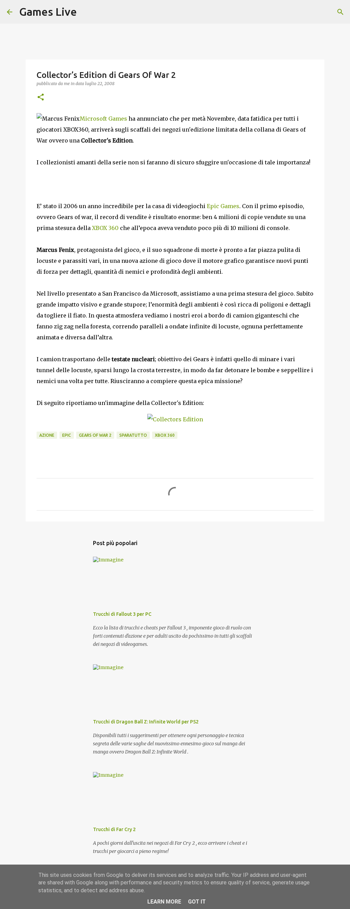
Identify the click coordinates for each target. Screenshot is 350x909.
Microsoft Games (103, 118)
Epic (66, 435)
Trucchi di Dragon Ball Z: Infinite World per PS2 (146, 721)
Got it (197, 901)
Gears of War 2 (95, 435)
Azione (46, 435)
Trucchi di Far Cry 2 (114, 829)
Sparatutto (133, 435)
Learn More (164, 901)
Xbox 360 (165, 435)
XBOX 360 (105, 228)
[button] (41, 97)
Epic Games (223, 206)
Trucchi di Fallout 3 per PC (122, 614)
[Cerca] (86, 12)
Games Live (48, 11)
